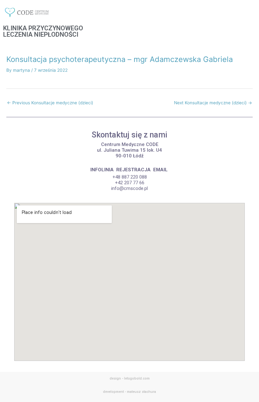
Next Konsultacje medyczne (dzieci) (213, 102)
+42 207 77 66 (129, 183)
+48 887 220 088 (129, 177)
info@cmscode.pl (129, 188)
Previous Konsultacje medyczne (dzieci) (50, 102)
